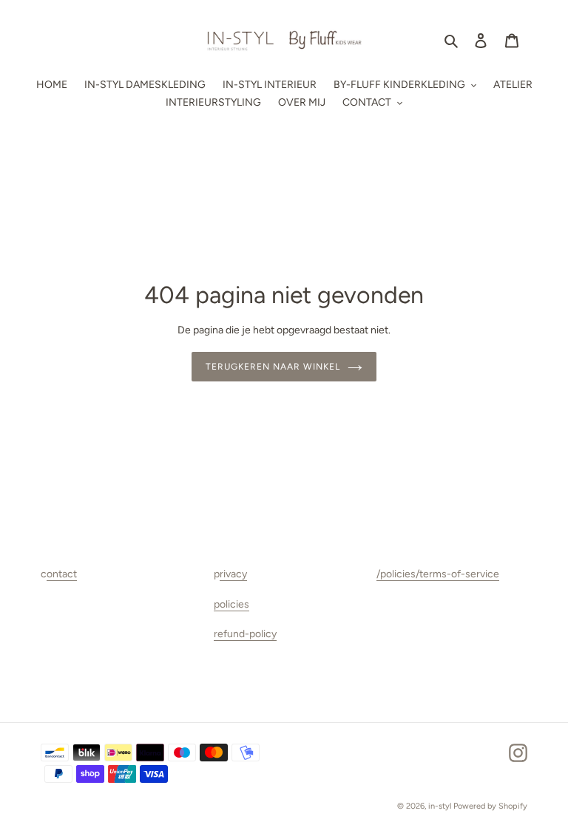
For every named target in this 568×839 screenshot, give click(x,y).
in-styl (439, 806)
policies (231, 604)
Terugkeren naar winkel (272, 366)
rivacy (233, 574)
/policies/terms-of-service (437, 574)
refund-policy (245, 634)
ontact (62, 574)
